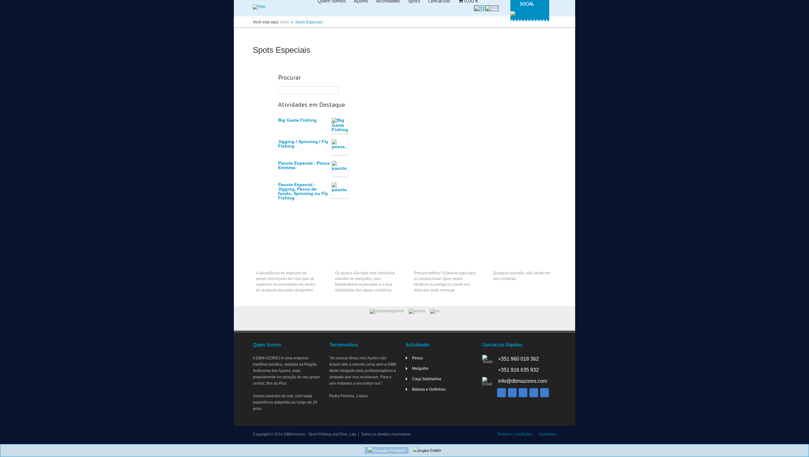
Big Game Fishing (297, 120)
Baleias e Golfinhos (429, 389)
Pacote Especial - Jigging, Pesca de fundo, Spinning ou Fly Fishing (303, 191)
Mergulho (345, 259)
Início (284, 22)
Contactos (547, 434)
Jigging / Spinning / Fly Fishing (303, 143)
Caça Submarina (430, 259)
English (435, 450)
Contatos (503, 259)
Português (397, 450)
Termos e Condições (514, 434)
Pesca (262, 259)
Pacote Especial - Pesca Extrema (304, 165)
